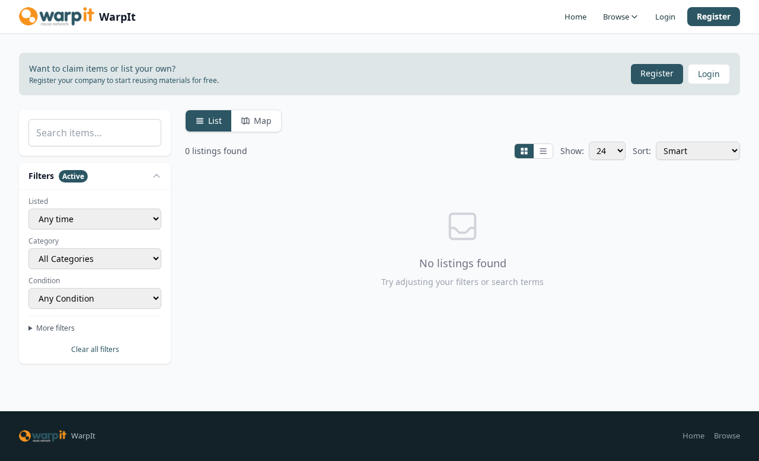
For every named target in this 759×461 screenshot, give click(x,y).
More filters (55, 328)
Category (43, 241)
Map (263, 120)
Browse (616, 16)
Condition (44, 281)
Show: (572, 150)
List (215, 120)
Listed (38, 201)
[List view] (543, 151)
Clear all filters (95, 349)
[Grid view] (524, 151)
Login (665, 16)
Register (714, 16)
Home (575, 16)
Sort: (642, 150)
